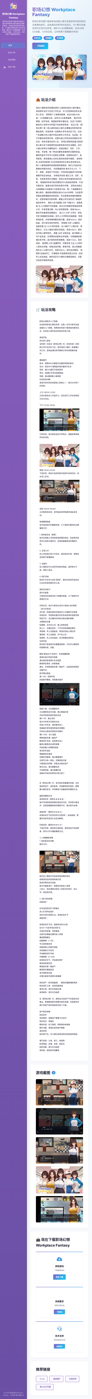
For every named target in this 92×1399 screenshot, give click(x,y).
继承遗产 (56, 1379)
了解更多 (59, 1312)
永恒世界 (72, 1379)
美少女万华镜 (45, 1387)
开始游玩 (41, 46)
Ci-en (42, 1379)
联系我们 (59, 1346)
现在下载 (59, 1277)
